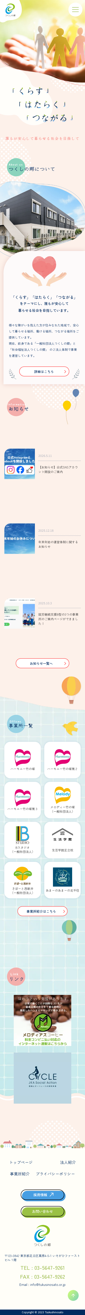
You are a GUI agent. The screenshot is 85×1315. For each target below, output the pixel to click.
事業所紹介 (20, 1173)
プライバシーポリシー (55, 1173)
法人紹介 (68, 1162)
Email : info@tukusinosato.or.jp (42, 1284)
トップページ (21, 1162)
